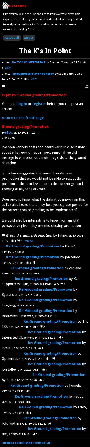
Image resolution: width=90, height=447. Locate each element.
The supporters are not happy (33, 73)
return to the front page (23, 118)
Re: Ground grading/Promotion (32, 246)
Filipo (8, 132)
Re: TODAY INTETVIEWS (29, 62)
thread (29, 241)
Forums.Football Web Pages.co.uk (26, 442)
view (8, 67)
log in (22, 104)
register (39, 104)
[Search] (86, 87)
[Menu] (3, 87)
